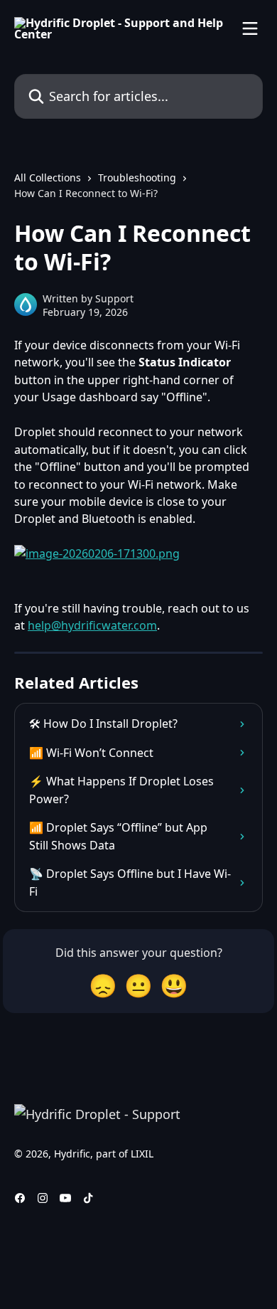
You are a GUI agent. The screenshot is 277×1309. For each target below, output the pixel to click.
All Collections (47, 177)
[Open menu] (250, 28)
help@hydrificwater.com (92, 625)
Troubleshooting (137, 177)
